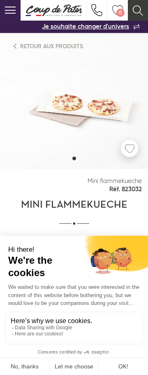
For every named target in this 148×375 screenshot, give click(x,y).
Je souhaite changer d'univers (85, 26)
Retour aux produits (50, 46)
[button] (74, 158)
